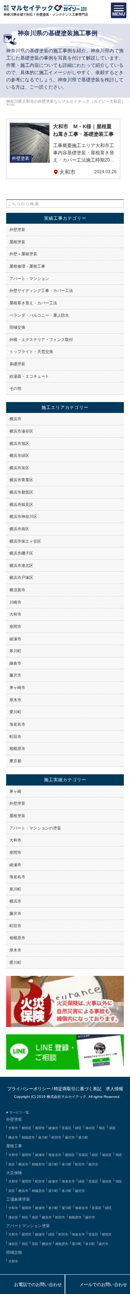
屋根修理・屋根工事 (27, 266)
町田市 (15, 736)
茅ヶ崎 (15, 791)
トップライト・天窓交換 (31, 351)
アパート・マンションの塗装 (35, 828)
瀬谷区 (90, 1128)
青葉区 (67, 1128)
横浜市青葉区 (21, 480)
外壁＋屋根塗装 (23, 254)
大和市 (15, 614)
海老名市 (17, 724)
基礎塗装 (17, 364)
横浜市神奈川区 (23, 516)
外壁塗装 (17, 229)
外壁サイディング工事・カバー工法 (41, 290)
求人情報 (114, 1088)
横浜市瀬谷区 (21, 431)
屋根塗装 (17, 242)
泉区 (112, 1128)
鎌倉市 (15, 663)
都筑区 (26, 1128)
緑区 (78, 1128)
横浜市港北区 (21, 565)
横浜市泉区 (19, 468)
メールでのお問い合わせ (97, 1284)
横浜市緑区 (19, 455)
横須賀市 (17, 590)
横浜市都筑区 (21, 492)
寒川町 (15, 651)
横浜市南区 (19, 529)
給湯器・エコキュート (29, 376)
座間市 (15, 626)
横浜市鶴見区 (21, 504)
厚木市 (15, 700)
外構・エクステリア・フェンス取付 (41, 339)
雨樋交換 (17, 327)
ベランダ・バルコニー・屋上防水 (39, 315)
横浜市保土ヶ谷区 (25, 541)
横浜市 (15, 419)
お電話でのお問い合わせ (32, 1284)
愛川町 (15, 712)
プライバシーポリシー (29, 1088)
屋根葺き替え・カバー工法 (33, 303)
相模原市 (17, 748)
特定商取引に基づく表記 (77, 1088)
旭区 (102, 1128)
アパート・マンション (29, 278)
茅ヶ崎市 (17, 687)
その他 (15, 388)
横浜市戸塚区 (21, 577)
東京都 (15, 761)
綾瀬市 (15, 639)
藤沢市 (15, 675)
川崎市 (15, 602)
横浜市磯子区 (21, 553)
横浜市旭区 (19, 443)
